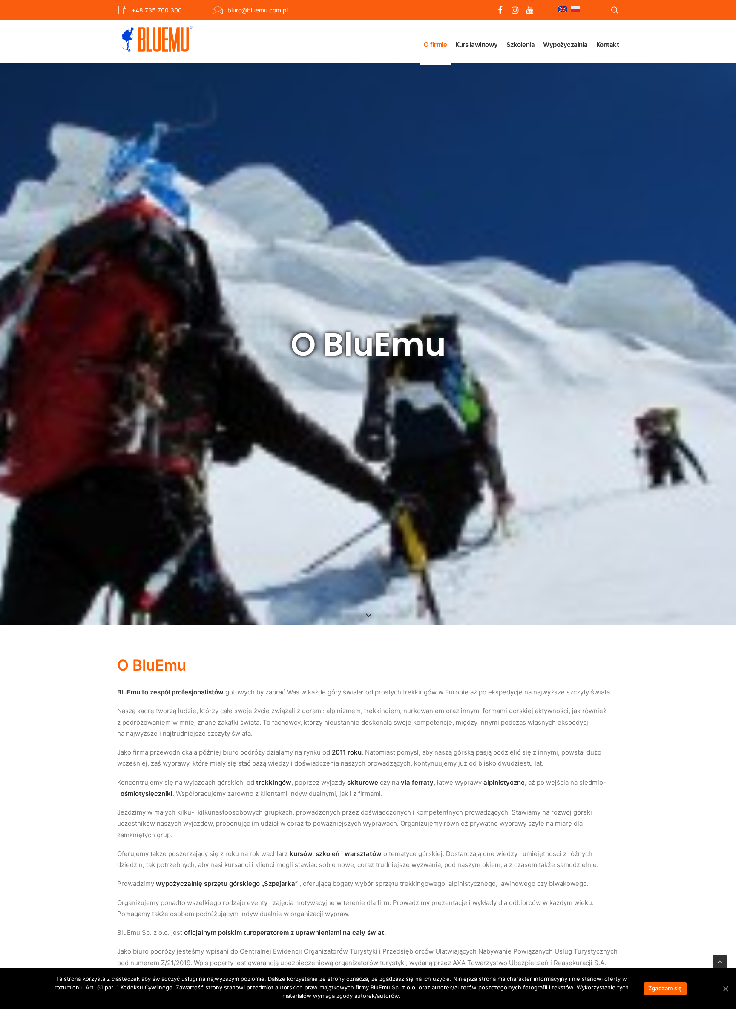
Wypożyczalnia (565, 44)
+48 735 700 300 (157, 10)
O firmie (435, 44)
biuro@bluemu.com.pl (257, 10)
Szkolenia (520, 44)
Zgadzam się (665, 988)
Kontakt (607, 44)
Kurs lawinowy (476, 44)
